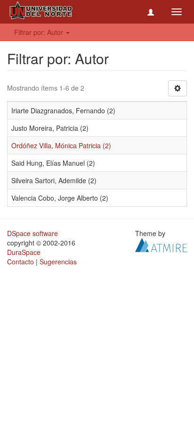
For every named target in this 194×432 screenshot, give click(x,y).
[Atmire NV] (161, 244)
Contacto (20, 261)
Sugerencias (58, 261)
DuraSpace (23, 252)
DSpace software (32, 233)
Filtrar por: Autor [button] (39, 32)
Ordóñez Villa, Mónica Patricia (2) (61, 145)
